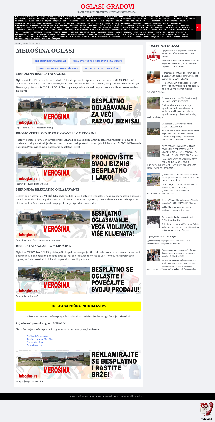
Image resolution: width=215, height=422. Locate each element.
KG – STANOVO (47, 25)
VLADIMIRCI (116, 36)
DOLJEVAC (184, 21)
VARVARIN (62, 36)
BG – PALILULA (109, 18)
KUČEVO (103, 25)
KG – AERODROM (21, 25)
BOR (64, 21)
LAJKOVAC (131, 25)
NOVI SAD (106, 30)
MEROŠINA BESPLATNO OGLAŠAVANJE (58, 68)
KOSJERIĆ (147, 23)
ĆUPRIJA (146, 21)
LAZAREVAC (150, 25)
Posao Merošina (34, 345)
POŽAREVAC (37, 32)
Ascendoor (118, 396)
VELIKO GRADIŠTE (89, 36)
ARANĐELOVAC (72, 16)
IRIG (63, 23)
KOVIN (165, 23)
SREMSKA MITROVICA (76, 34)
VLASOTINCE (128, 36)
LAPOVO (140, 25)
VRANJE (138, 36)
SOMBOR (51, 34)
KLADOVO (109, 23)
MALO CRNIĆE (85, 27)
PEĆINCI (171, 30)
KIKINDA (99, 23)
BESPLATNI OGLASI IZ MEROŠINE (101, 68)
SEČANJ (150, 32)
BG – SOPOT (137, 18)
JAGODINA (81, 23)
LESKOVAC (170, 25)
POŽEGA (47, 32)
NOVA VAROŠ (57, 30)
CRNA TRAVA (136, 21)
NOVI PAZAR (95, 30)
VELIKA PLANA (74, 36)
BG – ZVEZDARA (21, 21)
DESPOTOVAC (157, 21)
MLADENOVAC (128, 27)
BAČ (100, 16)
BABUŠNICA (91, 16)
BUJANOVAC (91, 21)
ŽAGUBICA (19, 39)
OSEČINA (143, 30)
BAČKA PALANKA (110, 16)
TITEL (177, 34)
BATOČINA (166, 16)
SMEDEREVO (181, 32)
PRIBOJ (64, 32)
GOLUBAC (31, 23)
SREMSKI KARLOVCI (94, 34)
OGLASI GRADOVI (107, 6)
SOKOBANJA (41, 34)
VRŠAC (169, 36)
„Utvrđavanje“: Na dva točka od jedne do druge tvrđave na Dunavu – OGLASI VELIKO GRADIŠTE (180, 177)
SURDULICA (140, 34)
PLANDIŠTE (26, 32)
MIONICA (117, 27)
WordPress (139, 396)
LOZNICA (18, 27)
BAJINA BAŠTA (154, 16)
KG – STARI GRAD (61, 25)
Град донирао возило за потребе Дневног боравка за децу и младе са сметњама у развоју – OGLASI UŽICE (179, 253)
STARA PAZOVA (110, 34)
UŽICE (45, 36)
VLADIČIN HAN (104, 36)
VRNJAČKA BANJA (157, 36)
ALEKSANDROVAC (27, 16)
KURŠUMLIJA (120, 25)
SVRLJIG (161, 34)
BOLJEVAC (57, 21)
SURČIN (131, 34)
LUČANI (27, 27)
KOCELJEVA (137, 23)
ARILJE (82, 16)
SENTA (158, 32)
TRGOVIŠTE (19, 36)
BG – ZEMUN (190, 18)
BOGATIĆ (39, 21)
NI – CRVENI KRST (157, 27)
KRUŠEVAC (93, 25)
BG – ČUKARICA (66, 18)
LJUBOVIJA (185, 25)
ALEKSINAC (41, 16)
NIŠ (147, 27)
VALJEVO (52, 36)
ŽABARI (185, 36)
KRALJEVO (74, 25)
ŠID (164, 32)
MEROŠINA (107, 27)
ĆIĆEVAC (119, 21)
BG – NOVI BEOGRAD (93, 18)
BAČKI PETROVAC (140, 16)
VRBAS (146, 36)
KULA (110, 25)
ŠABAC (143, 32)
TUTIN (38, 36)
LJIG (177, 25)
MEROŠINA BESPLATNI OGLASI (50, 61)
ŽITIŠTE (37, 39)
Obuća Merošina (35, 342)
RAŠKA (110, 32)
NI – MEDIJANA (171, 27)
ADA (16, 16)
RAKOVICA (102, 32)
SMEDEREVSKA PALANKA (24, 34)
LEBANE (160, 25)
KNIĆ (117, 23)
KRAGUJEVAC (176, 23)
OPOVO (135, 30)
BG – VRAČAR (179, 18)
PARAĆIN (162, 30)
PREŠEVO (56, 32)
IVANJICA (70, 23)
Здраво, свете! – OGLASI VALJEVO (162, 236)
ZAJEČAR (28, 39)
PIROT (17, 32)
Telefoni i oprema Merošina (40, 339)
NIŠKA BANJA (32, 30)
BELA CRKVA (183, 16)
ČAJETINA (109, 21)
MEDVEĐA (97, 27)
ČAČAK (101, 21)
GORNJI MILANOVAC (44, 23)
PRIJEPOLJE (74, 32)
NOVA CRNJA (45, 30)
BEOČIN (32, 18)
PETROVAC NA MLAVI (185, 30)
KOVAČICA (157, 23)
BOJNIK (48, 21)
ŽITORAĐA (46, 39)
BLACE (31, 21)
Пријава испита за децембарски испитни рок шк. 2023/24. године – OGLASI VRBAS (179, 53)
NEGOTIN (140, 27)
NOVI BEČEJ (68, 30)
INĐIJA (57, 23)
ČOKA (126, 21)
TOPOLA (185, 34)
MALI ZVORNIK (72, 27)
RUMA (136, 32)
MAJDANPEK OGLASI (40, 27)
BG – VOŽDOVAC (165, 18)
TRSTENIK (29, 36)
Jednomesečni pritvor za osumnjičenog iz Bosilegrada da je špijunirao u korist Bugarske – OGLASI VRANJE (180, 76)
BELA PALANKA (21, 18)
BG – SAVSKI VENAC (124, 18)
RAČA (93, 32)
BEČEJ (174, 16)
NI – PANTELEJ (20, 30)
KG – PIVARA (34, 25)
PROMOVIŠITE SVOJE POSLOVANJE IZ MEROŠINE (98, 61)
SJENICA (171, 32)
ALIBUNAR (52, 16)
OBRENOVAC (117, 30)
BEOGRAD (40, 18)
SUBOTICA (122, 34)
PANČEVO (153, 30)
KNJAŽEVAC (125, 23)
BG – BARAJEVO (52, 18)
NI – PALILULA (184, 27)
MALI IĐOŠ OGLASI (57, 27)
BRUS (82, 21)
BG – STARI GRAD (150, 18)
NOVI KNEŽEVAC (81, 30)
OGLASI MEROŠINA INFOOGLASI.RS (79, 306)
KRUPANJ (83, 25)
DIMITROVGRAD (171, 21)
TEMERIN (169, 34)
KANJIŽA (90, 23)
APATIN (61, 16)
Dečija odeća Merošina (38, 336)
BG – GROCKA (79, 18)
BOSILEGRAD (73, 21)
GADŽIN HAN (20, 23)
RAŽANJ (119, 32)
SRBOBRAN (61, 34)
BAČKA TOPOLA (125, 16)
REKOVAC (127, 32)
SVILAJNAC (151, 34)
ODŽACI (127, 30)
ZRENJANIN (56, 39)
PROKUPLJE (84, 32)
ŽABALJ (177, 36)
